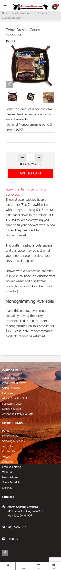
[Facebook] (5, 553)
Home (5, 13)
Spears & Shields (11, 408)
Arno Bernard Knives (21, 13)
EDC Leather (41, 13)
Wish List (7, 472)
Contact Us (8, 451)
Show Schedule (11, 482)
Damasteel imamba (39, 271)
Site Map (7, 487)
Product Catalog (11, 467)
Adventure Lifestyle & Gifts (17, 414)
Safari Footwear (11, 388)
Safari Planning (10, 377)
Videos (5, 456)
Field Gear (8, 393)
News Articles (10, 477)
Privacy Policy (10, 436)
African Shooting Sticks (15, 398)
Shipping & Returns (13, 441)
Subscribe (7, 461)
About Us (7, 446)
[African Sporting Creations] (30, 7)
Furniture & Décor (12, 403)
